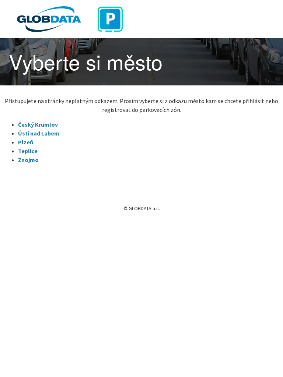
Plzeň (25, 142)
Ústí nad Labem (38, 133)
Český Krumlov (38, 124)
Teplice (28, 151)
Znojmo (28, 159)
